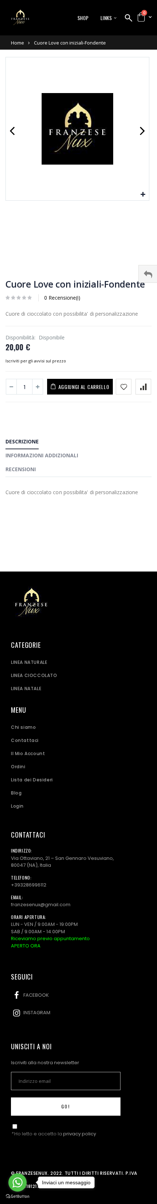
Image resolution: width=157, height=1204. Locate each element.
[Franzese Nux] (20, 17)
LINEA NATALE (26, 688)
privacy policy (79, 1133)
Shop (83, 18)
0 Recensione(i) (62, 297)
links (106, 18)
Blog (16, 793)
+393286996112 (28, 884)
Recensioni (20, 469)
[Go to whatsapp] (17, 1182)
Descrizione (22, 441)
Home (17, 42)
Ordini (18, 766)
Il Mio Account (28, 753)
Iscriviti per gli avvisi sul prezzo (35, 360)
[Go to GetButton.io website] (17, 1196)
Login (17, 806)
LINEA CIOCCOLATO (34, 675)
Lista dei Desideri (32, 780)
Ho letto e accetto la (53, 1133)
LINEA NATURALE (29, 662)
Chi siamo (23, 727)
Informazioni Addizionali (41, 455)
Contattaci (25, 740)
